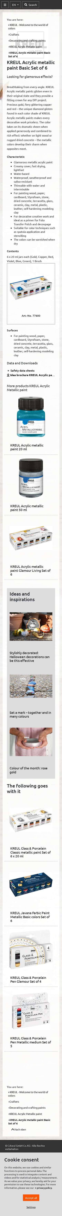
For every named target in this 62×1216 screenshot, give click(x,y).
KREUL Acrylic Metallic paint (25, 46)
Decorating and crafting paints (27, 40)
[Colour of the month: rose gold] (31, 743)
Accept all (31, 1197)
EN (14, 4)
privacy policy (44, 1187)
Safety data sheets (22, 370)
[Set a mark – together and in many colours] (31, 688)
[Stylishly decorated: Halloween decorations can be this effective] (31, 628)
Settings (31, 1207)
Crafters (14, 34)
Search (33, 4)
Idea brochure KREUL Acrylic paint (33, 375)
